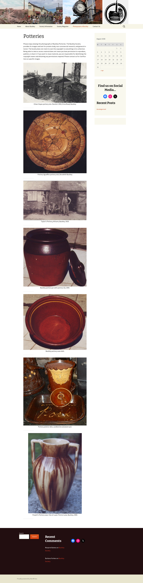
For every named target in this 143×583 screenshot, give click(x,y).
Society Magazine (62, 26)
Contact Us (96, 26)
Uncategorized (101, 109)
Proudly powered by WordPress (27, 579)
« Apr (102, 70)
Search (21, 533)
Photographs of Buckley (80, 26)
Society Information (45, 26)
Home (19, 26)
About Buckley (30, 26)
